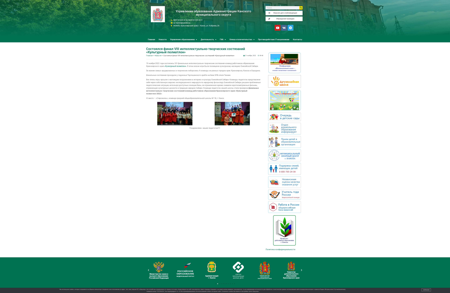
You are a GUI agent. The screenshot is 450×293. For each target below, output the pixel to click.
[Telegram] (290, 28)
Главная (151, 39)
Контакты (297, 39)
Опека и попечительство (240, 39)
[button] (215, 283)
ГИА (221, 39)
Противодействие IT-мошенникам (273, 39)
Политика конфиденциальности (280, 249)
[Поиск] (301, 7)
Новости (163, 39)
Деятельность (207, 39)
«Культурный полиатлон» (175, 66)
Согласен (426, 290)
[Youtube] (278, 28)
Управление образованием (182, 39)
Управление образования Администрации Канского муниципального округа (213, 12)
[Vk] (284, 28)
